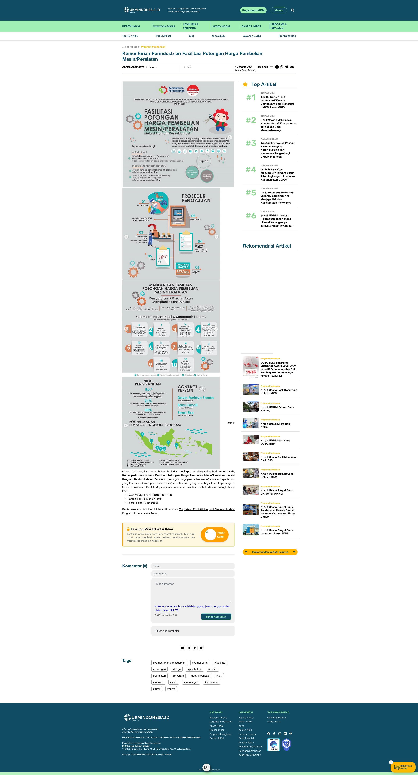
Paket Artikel (163, 36)
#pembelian (194, 669)
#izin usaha (211, 682)
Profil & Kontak (287, 36)
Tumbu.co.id (214, 769)
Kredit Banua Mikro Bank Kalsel (276, 425)
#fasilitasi (220, 662)
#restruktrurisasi (200, 675)
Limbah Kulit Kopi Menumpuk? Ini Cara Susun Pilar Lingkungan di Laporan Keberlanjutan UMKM (278, 174)
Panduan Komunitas (250, 751)
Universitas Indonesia (190, 737)
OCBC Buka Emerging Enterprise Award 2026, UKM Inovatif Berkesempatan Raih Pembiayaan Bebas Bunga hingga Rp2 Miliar (278, 369)
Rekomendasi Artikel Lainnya (270, 552)
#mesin (212, 669)
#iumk (156, 688)
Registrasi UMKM (253, 10)
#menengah (191, 682)
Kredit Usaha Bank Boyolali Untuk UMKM (277, 475)
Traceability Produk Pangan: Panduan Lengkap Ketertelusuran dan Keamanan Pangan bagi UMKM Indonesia (278, 149)
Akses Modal (221, 26)
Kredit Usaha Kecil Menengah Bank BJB (279, 458)
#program (178, 675)
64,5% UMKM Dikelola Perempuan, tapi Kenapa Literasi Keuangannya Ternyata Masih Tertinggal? (277, 220)
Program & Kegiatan (279, 26)
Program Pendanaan (153, 46)
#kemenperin (200, 662)
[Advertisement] (259, 302)
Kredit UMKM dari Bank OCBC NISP (275, 442)
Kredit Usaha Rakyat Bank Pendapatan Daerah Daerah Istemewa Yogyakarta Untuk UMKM (278, 511)
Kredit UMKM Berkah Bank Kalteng (277, 408)
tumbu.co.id (274, 722)
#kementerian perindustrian (169, 662)
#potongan (159, 669)
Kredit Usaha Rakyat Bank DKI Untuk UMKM (277, 492)
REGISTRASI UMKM (406, 767)
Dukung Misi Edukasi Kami (152, 529)
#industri (158, 682)
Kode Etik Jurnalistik (250, 755)
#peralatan (159, 675)
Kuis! (191, 36)
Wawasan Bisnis (164, 26)
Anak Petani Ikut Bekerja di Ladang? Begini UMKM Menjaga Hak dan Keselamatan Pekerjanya (277, 197)
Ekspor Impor (251, 26)
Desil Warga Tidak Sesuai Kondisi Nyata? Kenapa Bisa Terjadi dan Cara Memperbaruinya (278, 125)
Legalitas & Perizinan (190, 26)
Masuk (279, 10)
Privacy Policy (246, 742)
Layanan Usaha (252, 36)
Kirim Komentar (216, 616)
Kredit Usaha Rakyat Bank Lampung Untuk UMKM (277, 531)
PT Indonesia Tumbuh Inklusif (135, 746)
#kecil (173, 682)
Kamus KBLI (218, 36)
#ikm (219, 675)
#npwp (171, 688)
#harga (177, 669)
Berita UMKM (131, 26)
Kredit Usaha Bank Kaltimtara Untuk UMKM (279, 391)
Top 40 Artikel (130, 36)
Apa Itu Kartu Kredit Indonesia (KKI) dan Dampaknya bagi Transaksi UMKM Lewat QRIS (277, 102)
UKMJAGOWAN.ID (277, 718)
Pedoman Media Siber (251, 747)
